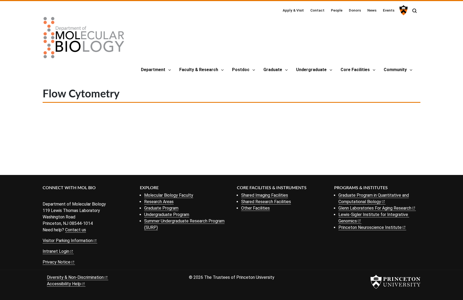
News (371, 10)
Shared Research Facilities (266, 201)
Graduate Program (161, 208)
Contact (317, 10)
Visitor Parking (68, 240)
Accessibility (64, 283)
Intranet (56, 251)
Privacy (56, 262)
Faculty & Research (198, 69)
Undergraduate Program (166, 214)
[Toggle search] (414, 10)
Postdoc (240, 69)
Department (153, 69)
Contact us (75, 229)
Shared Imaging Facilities (264, 195)
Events (388, 10)
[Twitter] (54, 196)
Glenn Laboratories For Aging (374, 208)
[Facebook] (45, 196)
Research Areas (159, 201)
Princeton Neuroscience (370, 227)
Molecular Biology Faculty (168, 195)
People (336, 10)
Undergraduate (311, 69)
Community (395, 69)
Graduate (272, 69)
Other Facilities (255, 208)
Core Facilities (355, 69)
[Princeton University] (402, 10)
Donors (355, 10)
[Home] (84, 39)
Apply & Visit (293, 10)
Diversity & (75, 277)
